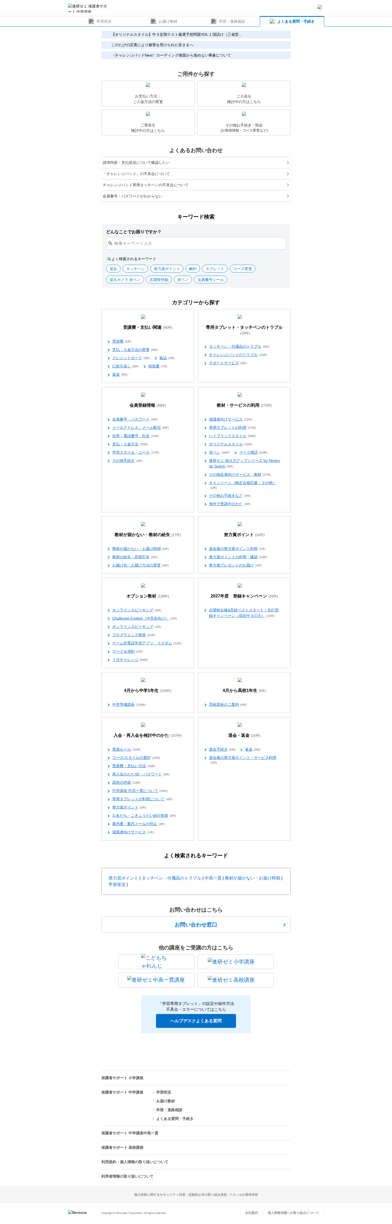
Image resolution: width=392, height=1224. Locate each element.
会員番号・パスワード (135, 419)
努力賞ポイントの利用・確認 (238, 557)
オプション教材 (147, 596)
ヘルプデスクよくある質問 (196, 1021)
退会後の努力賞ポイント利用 (237, 548)
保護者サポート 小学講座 (122, 1078)
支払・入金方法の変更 (135, 349)
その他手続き (127, 460)
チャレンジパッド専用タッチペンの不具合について (146, 185)
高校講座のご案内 (228, 704)
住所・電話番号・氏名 (135, 436)
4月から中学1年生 (147, 690)
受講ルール (126, 749)
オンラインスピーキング (136, 610)
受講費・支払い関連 (147, 327)
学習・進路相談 (232, 21)
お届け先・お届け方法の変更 (140, 565)
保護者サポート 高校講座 (122, 1147)
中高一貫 (213, 878)
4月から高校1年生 (244, 690)
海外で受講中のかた (230, 504)
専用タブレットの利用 (232, 427)
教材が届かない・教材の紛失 (148, 534)
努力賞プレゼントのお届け (235, 565)
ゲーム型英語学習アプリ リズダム (147, 643)
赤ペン (219, 452)
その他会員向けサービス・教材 (240, 474)
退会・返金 (244, 735)
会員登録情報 (148, 405)
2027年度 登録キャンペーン (244, 596)
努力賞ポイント (244, 534)
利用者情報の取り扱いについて (127, 1176)
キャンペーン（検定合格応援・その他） (242, 485)
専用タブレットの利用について (142, 799)
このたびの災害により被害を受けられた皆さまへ (152, 45)
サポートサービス (228, 363)
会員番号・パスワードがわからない (132, 196)
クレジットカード (131, 358)
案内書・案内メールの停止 (138, 824)
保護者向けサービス (230, 419)
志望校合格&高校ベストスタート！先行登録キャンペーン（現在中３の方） (244, 613)
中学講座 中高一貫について (140, 791)
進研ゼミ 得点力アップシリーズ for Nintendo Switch (244, 463)
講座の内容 (126, 782)
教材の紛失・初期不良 (135, 557)
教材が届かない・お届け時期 (140, 548)
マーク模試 (253, 452)
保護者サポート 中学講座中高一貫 (129, 1133)
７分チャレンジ (130, 659)
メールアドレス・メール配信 (140, 427)
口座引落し (125, 366)
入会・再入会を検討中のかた (148, 735)
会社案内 (251, 1213)
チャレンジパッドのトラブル (238, 354)
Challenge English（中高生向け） (144, 618)
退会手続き (222, 749)
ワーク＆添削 (127, 651)
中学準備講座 (129, 704)
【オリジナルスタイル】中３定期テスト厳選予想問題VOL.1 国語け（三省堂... (176, 34)
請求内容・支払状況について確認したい (136, 162)
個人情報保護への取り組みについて (293, 1213)
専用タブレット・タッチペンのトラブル (244, 330)
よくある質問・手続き (296, 21)
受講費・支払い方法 (133, 766)
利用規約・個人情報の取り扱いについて (135, 1162)
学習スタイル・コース (135, 452)
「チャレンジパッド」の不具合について (136, 174)
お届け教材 (168, 21)
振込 (167, 358)
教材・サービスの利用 (244, 405)
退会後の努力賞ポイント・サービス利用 (242, 759)
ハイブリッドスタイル (232, 436)
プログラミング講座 (133, 635)
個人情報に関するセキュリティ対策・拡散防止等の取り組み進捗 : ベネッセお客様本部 (196, 1195)
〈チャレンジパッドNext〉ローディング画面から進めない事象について (171, 55)
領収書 (157, 366)
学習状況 (104, 21)
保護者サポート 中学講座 (122, 1092)
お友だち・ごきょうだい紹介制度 (144, 815)
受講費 (121, 341)
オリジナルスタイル (230, 444)
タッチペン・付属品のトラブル (239, 346)
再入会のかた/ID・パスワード (141, 774)
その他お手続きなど (230, 495)
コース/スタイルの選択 (136, 757)
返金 (120, 374)
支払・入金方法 (130, 444)
